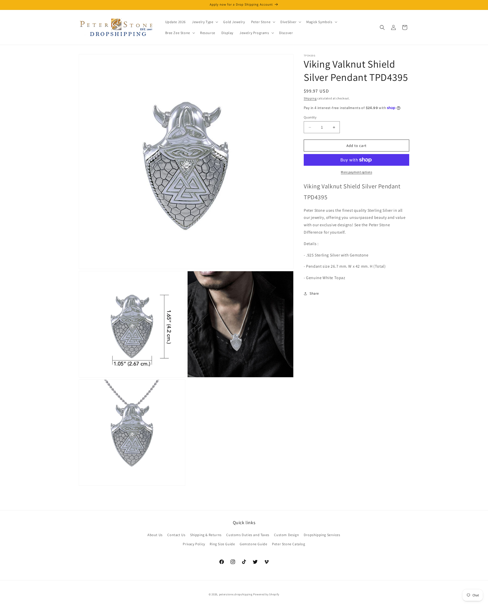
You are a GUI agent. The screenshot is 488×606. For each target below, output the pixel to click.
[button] (204, 22)
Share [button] (314, 293)
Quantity (310, 117)
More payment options (356, 172)
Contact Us (176, 535)
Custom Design (286, 535)
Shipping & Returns (206, 535)
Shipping (310, 98)
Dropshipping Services (322, 535)
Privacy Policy (194, 544)
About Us (155, 535)
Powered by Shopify (266, 594)
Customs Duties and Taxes (247, 535)
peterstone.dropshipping (236, 594)
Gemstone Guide (253, 544)
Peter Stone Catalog (288, 544)
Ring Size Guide (222, 544)
